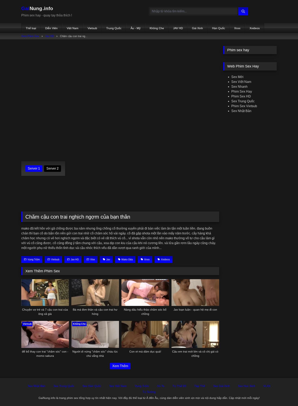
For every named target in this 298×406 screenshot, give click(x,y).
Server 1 (34, 168)
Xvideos (255, 28)
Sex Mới (237, 77)
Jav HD (49, 36)
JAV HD (178, 28)
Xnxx (237, 28)
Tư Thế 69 (179, 386)
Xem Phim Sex (30, 36)
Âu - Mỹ (135, 28)
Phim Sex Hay (241, 91)
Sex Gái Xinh (221, 386)
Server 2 (52, 168)
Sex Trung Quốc (243, 101)
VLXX (266, 386)
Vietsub (92, 28)
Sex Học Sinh (246, 386)
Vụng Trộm (142, 386)
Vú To (160, 386)
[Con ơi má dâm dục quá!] (145, 334)
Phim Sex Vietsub (244, 106)
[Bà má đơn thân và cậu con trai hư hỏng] (95, 292)
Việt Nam (72, 28)
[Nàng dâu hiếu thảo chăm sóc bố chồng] (145, 292)
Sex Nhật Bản (241, 111)
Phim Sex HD (241, 96)
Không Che (157, 28)
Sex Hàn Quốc (92, 386)
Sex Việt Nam (241, 81)
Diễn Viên (51, 28)
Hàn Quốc (218, 28)
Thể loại (31, 28)
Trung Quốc (113, 28)
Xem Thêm (120, 366)
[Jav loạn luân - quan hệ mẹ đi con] (195, 292)
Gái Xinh (197, 28)
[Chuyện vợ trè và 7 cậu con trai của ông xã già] (45, 292)
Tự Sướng (149, 391)
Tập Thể (199, 386)
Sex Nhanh (239, 86)
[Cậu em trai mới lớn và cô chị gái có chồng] (195, 334)
